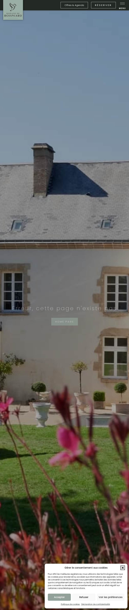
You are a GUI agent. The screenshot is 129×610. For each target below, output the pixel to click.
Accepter (59, 597)
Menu (122, 8)
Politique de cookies (70, 604)
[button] (122, 567)
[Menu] (122, 3)
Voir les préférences (111, 597)
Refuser (83, 597)
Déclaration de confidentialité (95, 604)
